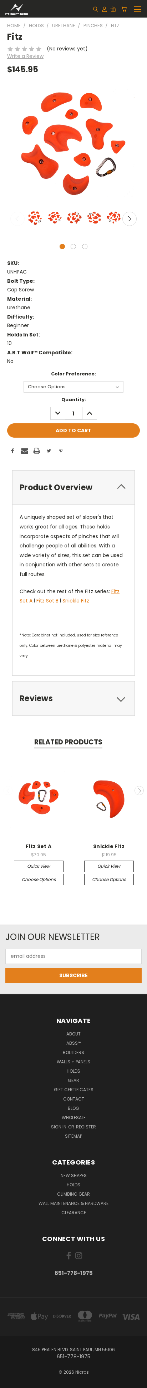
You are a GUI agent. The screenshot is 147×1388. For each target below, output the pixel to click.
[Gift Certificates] (113, 9)
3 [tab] (84, 246)
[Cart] (124, 9)
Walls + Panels (73, 1062)
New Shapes (74, 1175)
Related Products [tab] (68, 742)
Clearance (73, 1213)
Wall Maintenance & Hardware (73, 1203)
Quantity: (73, 399)
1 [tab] (62, 246)
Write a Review (25, 56)
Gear (73, 1080)
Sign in (59, 1127)
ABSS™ (73, 1043)
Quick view (38, 866)
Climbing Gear (73, 1194)
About (73, 1034)
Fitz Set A (38, 846)
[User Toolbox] (104, 9)
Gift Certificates (73, 1090)
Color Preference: (73, 373)
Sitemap (73, 1136)
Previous (17, 219)
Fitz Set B (47, 600)
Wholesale (74, 1117)
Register (86, 1127)
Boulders (73, 1052)
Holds (73, 1071)
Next (129, 219)
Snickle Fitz (75, 600)
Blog (73, 1108)
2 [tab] (73, 246)
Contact (73, 1099)
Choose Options (39, 879)
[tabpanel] (34, 218)
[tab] (73, 487)
